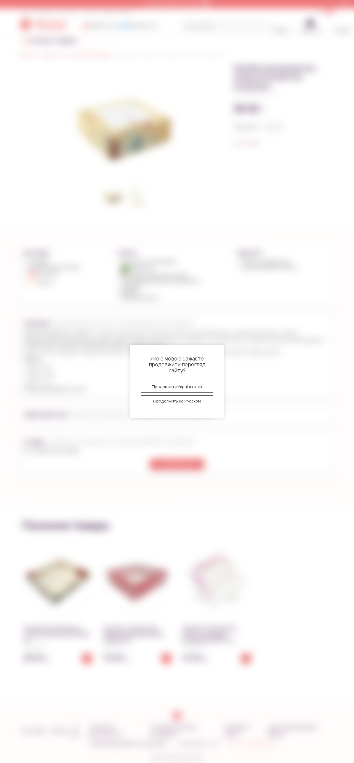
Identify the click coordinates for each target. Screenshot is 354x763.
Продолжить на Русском (177, 401)
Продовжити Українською (177, 386)
